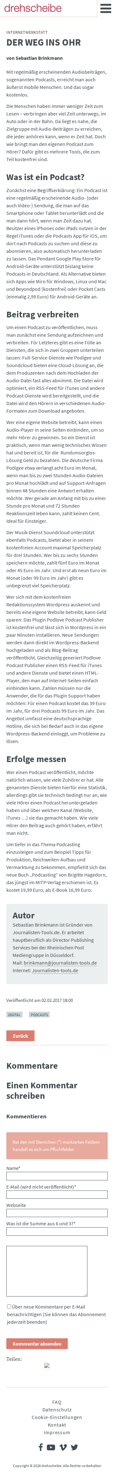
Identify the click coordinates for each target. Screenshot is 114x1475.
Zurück (20, 1036)
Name (13, 1168)
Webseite (16, 1205)
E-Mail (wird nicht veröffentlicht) (41, 1187)
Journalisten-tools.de (55, 970)
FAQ (56, 1402)
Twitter (24, 1368)
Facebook (11, 1368)
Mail (37, 1368)
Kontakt (57, 1425)
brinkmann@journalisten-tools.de (60, 962)
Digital (14, 1014)
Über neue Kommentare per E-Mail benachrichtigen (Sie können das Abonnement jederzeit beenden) (56, 1314)
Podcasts (39, 1014)
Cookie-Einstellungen (57, 1417)
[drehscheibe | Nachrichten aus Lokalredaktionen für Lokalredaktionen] (32, 8)
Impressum (57, 1432)
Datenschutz (57, 1409)
